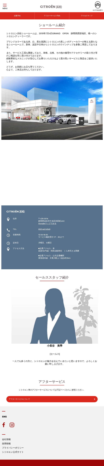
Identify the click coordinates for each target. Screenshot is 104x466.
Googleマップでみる (47, 223)
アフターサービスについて (19, 399)
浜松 (51, 7)
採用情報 (6, 443)
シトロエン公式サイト (13, 452)
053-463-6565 (44, 229)
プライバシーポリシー (13, 447)
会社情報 (6, 439)
